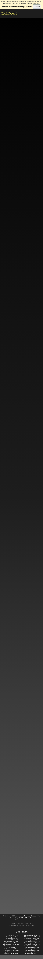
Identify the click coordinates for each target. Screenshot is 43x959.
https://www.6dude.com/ (11, 940)
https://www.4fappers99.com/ (11, 937)
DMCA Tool (29, 918)
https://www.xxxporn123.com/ (11, 950)
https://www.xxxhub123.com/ (11, 949)
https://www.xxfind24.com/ (11, 952)
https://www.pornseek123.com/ (32, 940)
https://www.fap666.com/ (11, 941)
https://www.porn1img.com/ (32, 947)
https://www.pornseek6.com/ (32, 941)
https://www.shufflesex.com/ (11, 944)
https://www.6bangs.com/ (11, 938)
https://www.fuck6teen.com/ (31, 938)
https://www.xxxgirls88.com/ (32, 935)
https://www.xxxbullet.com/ (11, 947)
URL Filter (21, 918)
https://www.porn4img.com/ (32, 952)
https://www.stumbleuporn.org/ (32, 953)
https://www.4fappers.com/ (11, 935)
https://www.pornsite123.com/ (11, 943)
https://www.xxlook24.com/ (11, 953)
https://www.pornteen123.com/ (32, 943)
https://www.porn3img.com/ (32, 950)
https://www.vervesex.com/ (11, 946)
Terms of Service (30, 916)
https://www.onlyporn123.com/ (32, 946)
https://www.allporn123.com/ (32, 944)
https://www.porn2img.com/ (32, 949)
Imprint (21, 916)
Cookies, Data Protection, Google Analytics (17, 7)
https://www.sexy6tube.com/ (32, 937)
